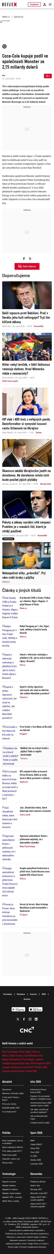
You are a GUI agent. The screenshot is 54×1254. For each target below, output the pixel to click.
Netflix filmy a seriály (10, 1201)
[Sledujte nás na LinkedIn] (36, 1019)
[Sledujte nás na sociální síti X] (18, 1019)
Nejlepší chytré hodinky (11, 1193)
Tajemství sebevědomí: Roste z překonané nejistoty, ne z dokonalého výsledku (33, 839)
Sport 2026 (36, 1132)
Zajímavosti (18, 17)
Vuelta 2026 (31, 1071)
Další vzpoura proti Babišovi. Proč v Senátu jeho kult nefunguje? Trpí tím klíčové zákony (26, 317)
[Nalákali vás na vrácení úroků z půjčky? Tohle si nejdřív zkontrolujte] (11, 756)
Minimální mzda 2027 (38, 1193)
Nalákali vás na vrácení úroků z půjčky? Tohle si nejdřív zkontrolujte (34, 751)
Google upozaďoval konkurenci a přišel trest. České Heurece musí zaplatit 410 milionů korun (35, 871)
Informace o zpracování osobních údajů (22, 1237)
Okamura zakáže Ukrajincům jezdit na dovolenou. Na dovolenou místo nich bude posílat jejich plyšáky (26, 475)
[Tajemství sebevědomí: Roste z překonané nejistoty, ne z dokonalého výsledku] (10, 847)
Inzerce (33, 994)
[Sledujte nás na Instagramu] (30, 1019)
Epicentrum (6, 1089)
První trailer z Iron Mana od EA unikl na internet (36, 728)
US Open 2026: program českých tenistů (25, 1069)
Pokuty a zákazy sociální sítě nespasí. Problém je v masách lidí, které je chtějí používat (26, 526)
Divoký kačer (7, 1163)
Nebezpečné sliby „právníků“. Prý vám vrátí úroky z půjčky (24, 575)
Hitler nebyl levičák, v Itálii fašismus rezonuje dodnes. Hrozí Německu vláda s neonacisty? (26, 368)
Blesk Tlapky (25, 1051)
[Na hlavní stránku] (9, 4)
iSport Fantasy (16, 1055)
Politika (6, 1132)
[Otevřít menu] (50, 4)
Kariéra (27, 999)
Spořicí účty (35, 1186)
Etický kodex (13, 1247)
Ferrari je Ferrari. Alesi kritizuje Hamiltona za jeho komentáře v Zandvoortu (34, 907)
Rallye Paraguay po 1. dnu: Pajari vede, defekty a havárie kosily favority (34, 629)
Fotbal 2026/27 (36, 1144)
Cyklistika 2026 (36, 1164)
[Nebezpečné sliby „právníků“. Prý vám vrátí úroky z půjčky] (26, 555)
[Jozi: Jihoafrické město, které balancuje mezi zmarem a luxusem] (10, 817)
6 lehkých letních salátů (39, 1123)
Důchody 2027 (36, 1189)
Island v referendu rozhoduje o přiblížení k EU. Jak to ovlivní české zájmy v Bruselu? (35, 658)
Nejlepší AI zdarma (9, 1189)
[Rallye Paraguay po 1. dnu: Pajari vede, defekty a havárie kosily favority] (10, 636)
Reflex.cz (6, 17)
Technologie (9, 1174)
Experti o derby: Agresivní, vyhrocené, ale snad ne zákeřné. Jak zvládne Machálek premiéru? (34, 690)
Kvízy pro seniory (9, 1104)
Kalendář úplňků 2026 (11, 1108)
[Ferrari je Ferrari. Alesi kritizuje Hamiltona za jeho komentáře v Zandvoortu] (10, 914)
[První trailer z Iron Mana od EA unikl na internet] (10, 733)
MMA (32, 1141)
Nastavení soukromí (18, 1240)
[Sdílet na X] (30, 258)
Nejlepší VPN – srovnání (12, 1197)
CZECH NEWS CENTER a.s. (37, 1218)
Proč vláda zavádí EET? (12, 1151)
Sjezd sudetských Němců (12, 1147)
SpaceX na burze (9, 1182)
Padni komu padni (9, 1155)
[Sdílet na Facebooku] (24, 258)
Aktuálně (7, 1081)
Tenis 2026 (34, 1152)
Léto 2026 (35, 1081)
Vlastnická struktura (35, 1240)
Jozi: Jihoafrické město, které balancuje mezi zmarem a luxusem (35, 809)
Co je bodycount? (9, 1112)
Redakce (21, 994)
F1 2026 (33, 1156)
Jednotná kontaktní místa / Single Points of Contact (26, 1244)
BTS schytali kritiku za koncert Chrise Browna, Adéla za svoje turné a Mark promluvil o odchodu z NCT (36, 775)
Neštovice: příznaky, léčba (13, 1093)
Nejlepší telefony (9, 1186)
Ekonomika (36, 1174)
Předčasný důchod (37, 1182)
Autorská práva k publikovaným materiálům (26, 1230)
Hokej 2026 (34, 1148)
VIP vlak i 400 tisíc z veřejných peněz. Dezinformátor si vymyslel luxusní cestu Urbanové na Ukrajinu (26, 423)
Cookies (43, 1237)
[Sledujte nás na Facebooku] (24, 1019)
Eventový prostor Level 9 (23, 1067)
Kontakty (7, 994)
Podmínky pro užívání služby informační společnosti (26, 1234)
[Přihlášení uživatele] (44, 4)
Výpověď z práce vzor (11, 1159)
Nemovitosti (15, 1059)
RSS (44, 994)
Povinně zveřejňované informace (33, 1247)
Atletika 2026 (35, 1160)
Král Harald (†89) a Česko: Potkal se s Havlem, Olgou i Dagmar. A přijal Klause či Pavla (35, 601)
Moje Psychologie (10, 1051)
